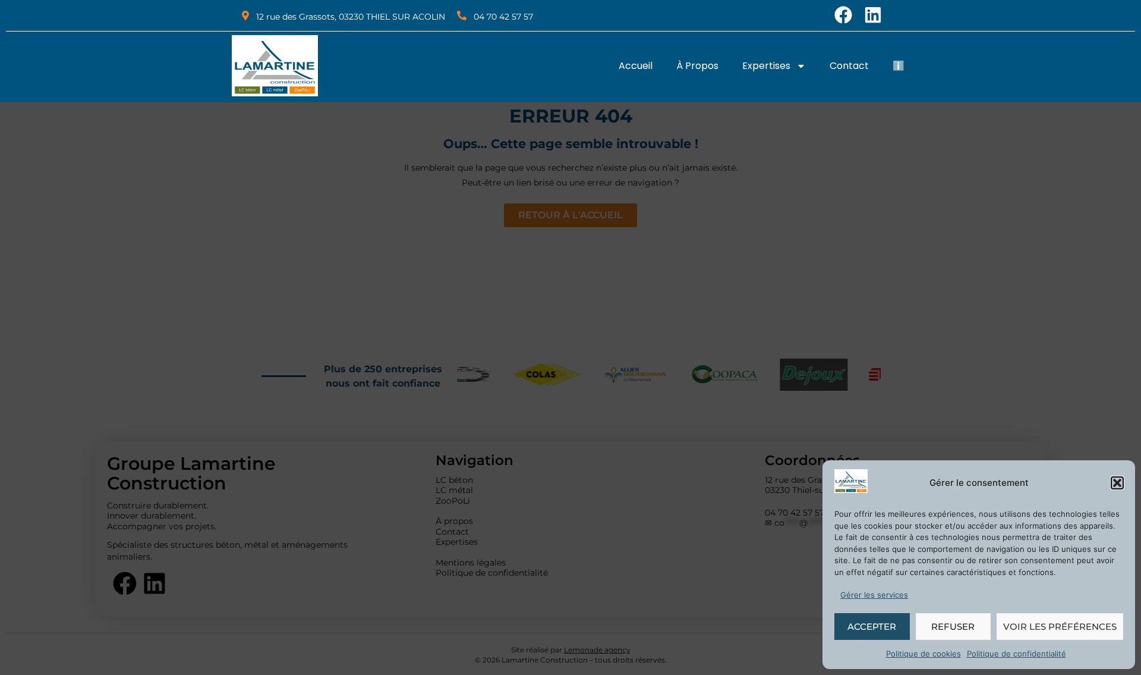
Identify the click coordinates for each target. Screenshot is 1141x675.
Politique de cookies (923, 653)
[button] (1117, 483)
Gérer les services (874, 594)
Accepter (871, 626)
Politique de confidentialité (1016, 653)
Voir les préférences (1060, 626)
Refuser (953, 626)
